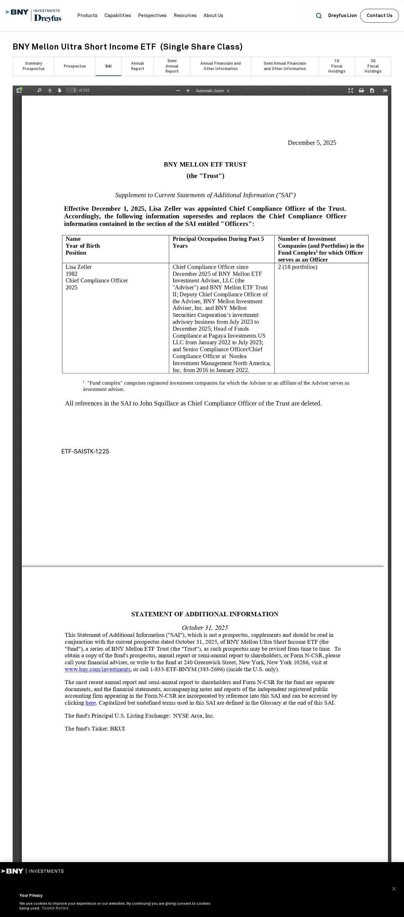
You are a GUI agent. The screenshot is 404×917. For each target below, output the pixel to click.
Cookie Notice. (55, 908)
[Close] (394, 889)
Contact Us (379, 15)
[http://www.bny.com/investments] (97, 669)
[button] (87, 16)
